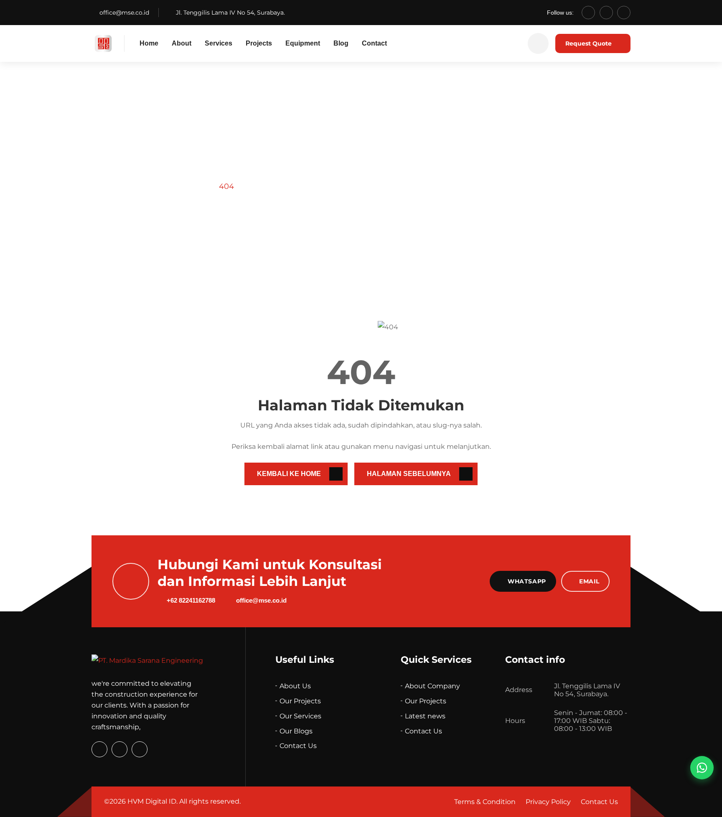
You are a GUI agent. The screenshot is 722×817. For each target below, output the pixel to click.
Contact (374, 43)
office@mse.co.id (124, 12)
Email (589, 581)
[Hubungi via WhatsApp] (702, 767)
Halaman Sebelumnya (409, 473)
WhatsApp (527, 581)
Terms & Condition (485, 802)
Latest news (425, 716)
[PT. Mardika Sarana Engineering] (103, 43)
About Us (295, 686)
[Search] (538, 43)
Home (149, 43)
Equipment (302, 43)
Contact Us (298, 746)
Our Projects (300, 701)
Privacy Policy (548, 802)
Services (218, 43)
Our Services (300, 716)
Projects (259, 43)
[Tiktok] (623, 12)
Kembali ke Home (289, 473)
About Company (432, 686)
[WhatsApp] (588, 12)
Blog (340, 43)
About (181, 43)
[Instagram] (606, 12)
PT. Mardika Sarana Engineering (151, 186)
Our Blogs (296, 731)
